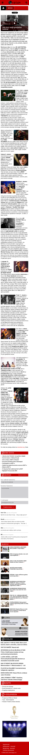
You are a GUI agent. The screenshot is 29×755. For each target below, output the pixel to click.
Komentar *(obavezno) (7, 485)
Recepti (6, 683)
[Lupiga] (14, 2)
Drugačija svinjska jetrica (8, 690)
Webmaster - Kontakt (9, 746)
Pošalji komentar (8, 507)
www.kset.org (20, 447)
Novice (10, 8)
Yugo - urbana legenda (8, 699)
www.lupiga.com (12, 752)
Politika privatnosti (8, 750)
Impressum (6, 744)
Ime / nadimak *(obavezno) (8, 479)
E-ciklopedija (9, 694)
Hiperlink (7, 639)
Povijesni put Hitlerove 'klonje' (9, 698)
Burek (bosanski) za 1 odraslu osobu (11, 688)
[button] (2, 2)
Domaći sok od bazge (7, 686)
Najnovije (5, 544)
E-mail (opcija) (4, 500)
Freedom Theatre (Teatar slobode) (11, 701)
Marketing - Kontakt (9, 748)
